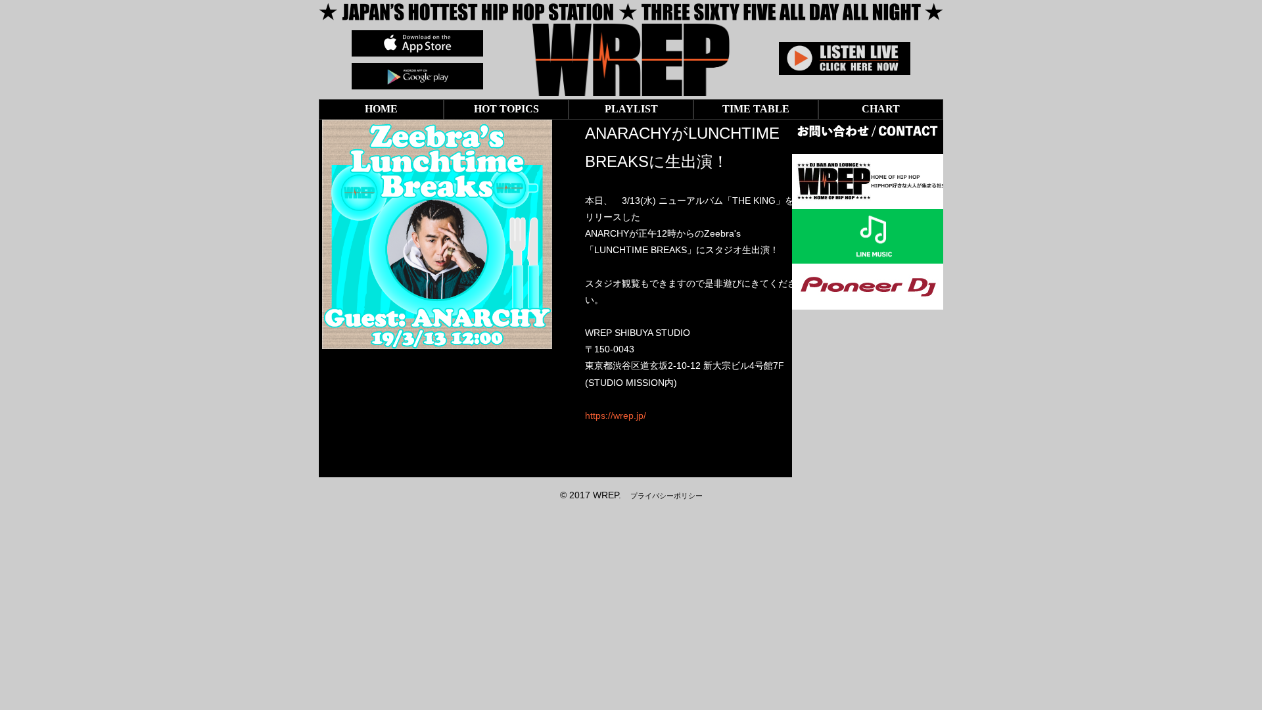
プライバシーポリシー (666, 496)
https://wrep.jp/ (615, 415)
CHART (881, 108)
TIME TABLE (755, 108)
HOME (381, 108)
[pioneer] (867, 301)
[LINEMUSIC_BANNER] (874, 255)
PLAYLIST (631, 108)
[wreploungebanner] (874, 200)
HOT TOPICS (506, 108)
